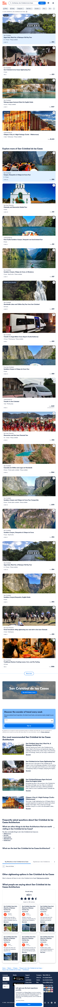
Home (4, 968)
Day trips (6, 835)
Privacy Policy (28, 982)
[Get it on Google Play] (18, 979)
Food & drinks (7, 837)
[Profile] (53, 3)
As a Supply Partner (47, 977)
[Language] (48, 3)
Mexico (9, 968)
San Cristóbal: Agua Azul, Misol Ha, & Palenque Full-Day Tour (10, 908)
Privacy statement (45, 732)
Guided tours (7, 840)
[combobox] (23, 3)
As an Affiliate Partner (48, 982)
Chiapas (15, 968)
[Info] (26, 11)
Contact (27, 977)
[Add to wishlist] (53, 15)
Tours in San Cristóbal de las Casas (11, 970)
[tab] (16, 862)
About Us (38, 977)
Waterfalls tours (8, 838)
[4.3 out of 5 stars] (29, 899)
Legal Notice (28, 980)
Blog (37, 982)
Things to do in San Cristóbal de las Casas (30, 968)
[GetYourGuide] (4, 3)
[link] (29, 29)
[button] (29, 29)
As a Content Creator (48, 980)
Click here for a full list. (43, 878)
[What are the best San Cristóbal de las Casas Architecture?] (54, 848)
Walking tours (7, 833)
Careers (38, 980)
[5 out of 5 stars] (11, 911)
